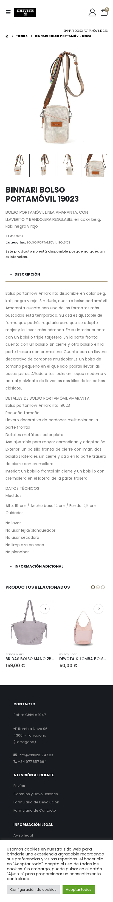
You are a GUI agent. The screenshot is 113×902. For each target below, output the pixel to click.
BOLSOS (64, 242)
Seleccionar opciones (45, 609)
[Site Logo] (25, 12)
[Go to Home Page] (6, 36)
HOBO (19, 654)
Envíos (19, 785)
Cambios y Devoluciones (35, 794)
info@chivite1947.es (35, 755)
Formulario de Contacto (34, 810)
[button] (9, 12)
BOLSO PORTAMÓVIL (42, 242)
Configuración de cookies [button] (33, 889)
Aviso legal (23, 835)
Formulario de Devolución (36, 802)
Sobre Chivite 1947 (29, 714)
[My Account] (92, 12)
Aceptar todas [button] (79, 889)
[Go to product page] (29, 624)
